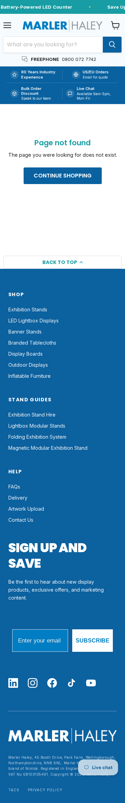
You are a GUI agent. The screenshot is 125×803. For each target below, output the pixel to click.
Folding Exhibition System (37, 437)
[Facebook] (52, 683)
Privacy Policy (45, 790)
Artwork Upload (26, 509)
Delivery (17, 498)
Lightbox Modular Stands (36, 426)
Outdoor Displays (28, 365)
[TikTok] (71, 683)
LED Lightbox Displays (33, 320)
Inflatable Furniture (29, 376)
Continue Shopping (63, 176)
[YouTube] (91, 683)
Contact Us (20, 520)
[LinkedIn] (13, 683)
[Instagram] (33, 683)
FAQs (14, 487)
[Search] (112, 45)
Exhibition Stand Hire (32, 415)
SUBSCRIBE (92, 641)
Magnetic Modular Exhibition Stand (48, 448)
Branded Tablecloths (32, 343)
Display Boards (25, 354)
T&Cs (13, 790)
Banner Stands (25, 332)
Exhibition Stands (27, 309)
